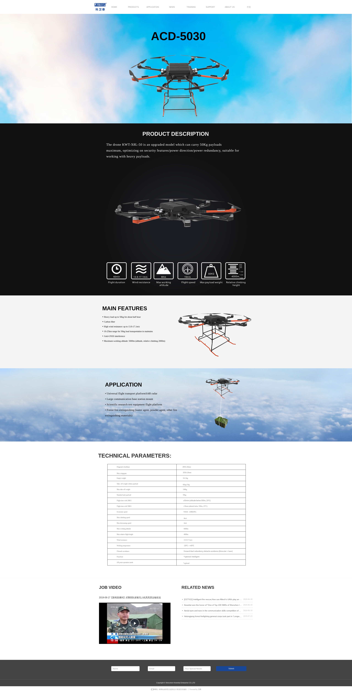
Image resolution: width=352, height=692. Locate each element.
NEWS (172, 7)
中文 (249, 7)
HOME (114, 7)
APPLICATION (152, 7)
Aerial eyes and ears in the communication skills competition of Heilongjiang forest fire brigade (213, 611)
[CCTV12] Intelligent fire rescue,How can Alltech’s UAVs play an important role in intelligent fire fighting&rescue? (213, 599)
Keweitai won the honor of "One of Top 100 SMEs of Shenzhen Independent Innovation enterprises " (213, 605)
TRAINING (191, 7)
